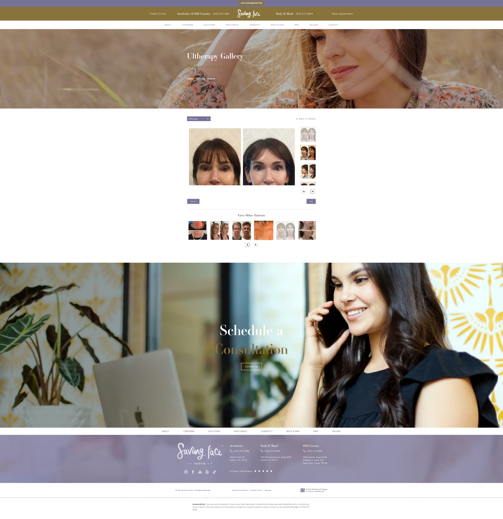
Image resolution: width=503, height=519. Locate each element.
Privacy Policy (256, 490)
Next (311, 201)
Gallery (200, 78)
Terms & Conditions (240, 490)
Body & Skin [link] (277, 25)
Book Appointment (342, 13)
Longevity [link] (255, 25)
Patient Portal (158, 13)
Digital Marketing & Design (316, 490)
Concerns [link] (187, 25)
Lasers (211, 78)
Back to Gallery (307, 119)
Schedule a (251, 339)
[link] (221, 14)
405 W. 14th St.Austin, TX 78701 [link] (238, 458)
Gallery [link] (313, 25)
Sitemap (268, 490)
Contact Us (251, 366)
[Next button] (312, 191)
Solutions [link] (209, 25)
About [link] (168, 25)
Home (190, 78)
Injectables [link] (232, 25)
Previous (193, 201)
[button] (186, 472)
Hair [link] (296, 25)
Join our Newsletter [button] (251, 3)
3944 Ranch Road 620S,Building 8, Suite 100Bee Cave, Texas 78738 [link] (315, 460)
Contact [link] (334, 25)
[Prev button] (304, 191)
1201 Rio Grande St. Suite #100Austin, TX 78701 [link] (276, 458)
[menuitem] (168, 25)
